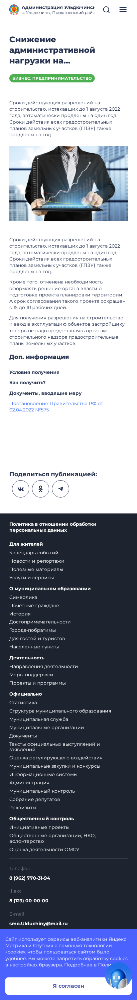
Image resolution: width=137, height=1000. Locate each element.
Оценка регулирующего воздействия (55, 758)
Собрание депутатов (34, 799)
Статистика (23, 703)
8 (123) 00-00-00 (29, 901)
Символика (23, 597)
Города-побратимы (32, 630)
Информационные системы (43, 774)
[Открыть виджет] (118, 975)
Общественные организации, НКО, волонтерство (52, 838)
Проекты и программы (37, 683)
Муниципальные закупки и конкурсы (54, 766)
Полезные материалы (36, 569)
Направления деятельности (43, 666)
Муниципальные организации (46, 727)
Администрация (29, 783)
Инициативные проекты (39, 827)
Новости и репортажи (37, 561)
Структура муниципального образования (60, 711)
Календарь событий (34, 553)
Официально (25, 694)
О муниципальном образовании (50, 589)
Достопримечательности (40, 622)
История (20, 614)
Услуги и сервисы (31, 578)
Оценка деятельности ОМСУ (44, 849)
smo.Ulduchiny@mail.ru (38, 924)
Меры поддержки (31, 675)
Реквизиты (22, 808)
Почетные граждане (34, 606)
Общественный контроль (41, 819)
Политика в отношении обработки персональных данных (52, 527)
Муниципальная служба (38, 719)
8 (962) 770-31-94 (29, 878)
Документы (23, 736)
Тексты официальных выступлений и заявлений (54, 747)
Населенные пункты (34, 647)
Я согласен (68, 986)
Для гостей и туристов (37, 638)
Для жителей (26, 544)
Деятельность (26, 658)
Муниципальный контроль (42, 791)
